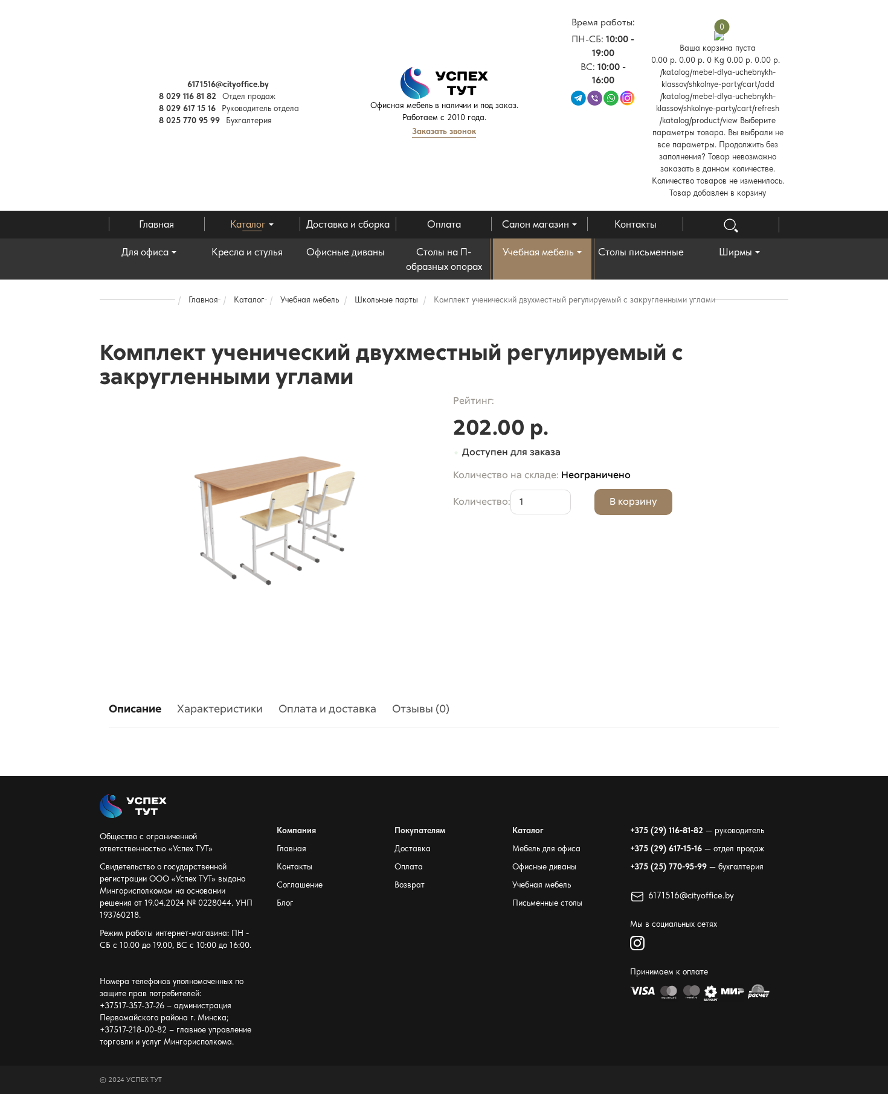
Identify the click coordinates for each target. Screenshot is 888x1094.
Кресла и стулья (247, 252)
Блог (285, 902)
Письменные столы (547, 902)
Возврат (409, 884)
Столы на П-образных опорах (444, 259)
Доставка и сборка (348, 224)
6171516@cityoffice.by (691, 895)
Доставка (412, 848)
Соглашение (300, 884)
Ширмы (735, 252)
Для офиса (145, 252)
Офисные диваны (345, 252)
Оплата (444, 224)
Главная (156, 224)
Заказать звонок (444, 131)
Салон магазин (535, 224)
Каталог (248, 224)
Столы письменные (641, 252)
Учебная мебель (538, 252)
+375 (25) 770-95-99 (668, 866)
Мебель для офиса (546, 848)
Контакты (635, 224)
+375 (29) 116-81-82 (666, 830)
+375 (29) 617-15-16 (666, 848)
